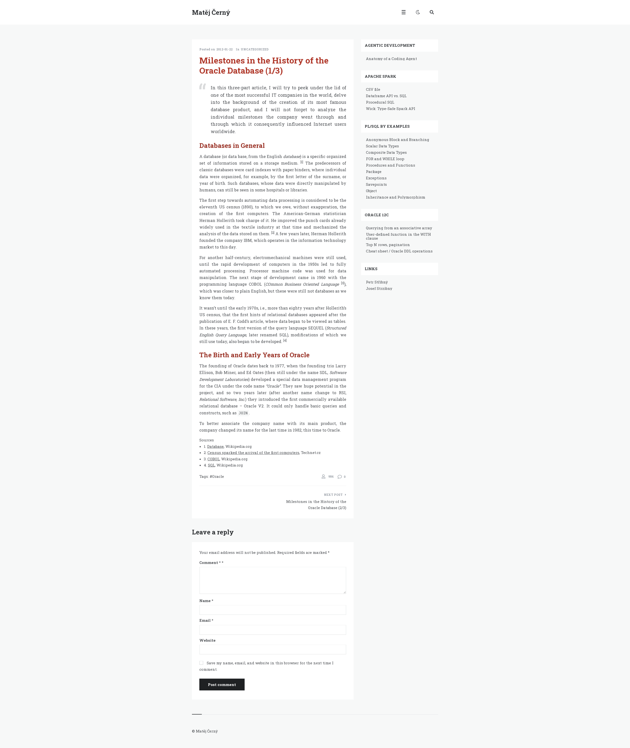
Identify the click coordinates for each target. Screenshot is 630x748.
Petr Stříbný (377, 282)
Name (206, 600)
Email (206, 620)
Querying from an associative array (399, 227)
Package (373, 171)
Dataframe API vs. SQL (386, 95)
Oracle (218, 476)
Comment (210, 562)
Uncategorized (254, 49)
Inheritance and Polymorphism (395, 197)
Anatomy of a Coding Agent (391, 58)
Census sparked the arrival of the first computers (253, 452)
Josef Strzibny (379, 288)
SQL (211, 465)
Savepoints (376, 184)
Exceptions (376, 177)
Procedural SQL (380, 102)
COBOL (213, 458)
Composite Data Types (386, 152)
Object (371, 190)
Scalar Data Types (382, 145)
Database (215, 446)
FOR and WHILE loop (385, 158)
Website (207, 640)
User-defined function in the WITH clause (398, 236)
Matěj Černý (211, 12)
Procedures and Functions (390, 165)
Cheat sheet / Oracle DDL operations (399, 251)
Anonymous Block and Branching (397, 139)
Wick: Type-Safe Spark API (390, 108)
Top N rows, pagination (388, 244)
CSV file (373, 89)
